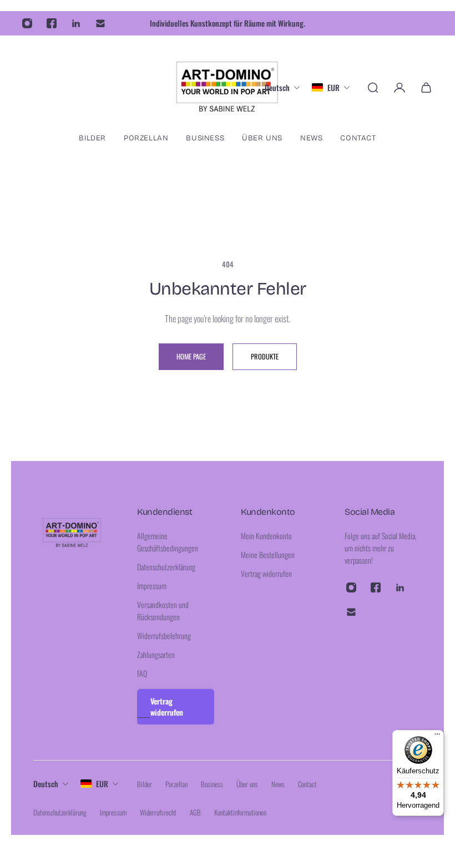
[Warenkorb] (426, 87)
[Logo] (227, 87)
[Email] (100, 23)
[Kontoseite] (399, 87)
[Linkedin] (76, 23)
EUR (102, 783)
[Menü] (437, 736)
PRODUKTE (265, 356)
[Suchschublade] (373, 87)
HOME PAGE (191, 356)
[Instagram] (27, 23)
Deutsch (45, 783)
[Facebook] (51, 23)
